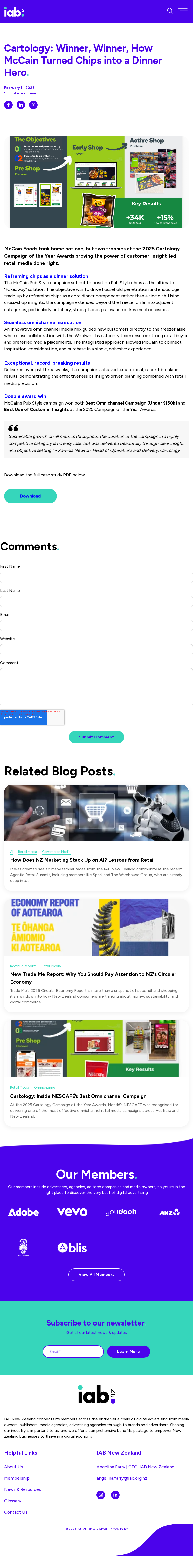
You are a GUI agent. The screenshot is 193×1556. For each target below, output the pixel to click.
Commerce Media (56, 852)
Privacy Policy (119, 1528)
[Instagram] (100, 1495)
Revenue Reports (23, 966)
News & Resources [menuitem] (22, 1489)
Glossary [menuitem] (12, 1500)
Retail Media (27, 852)
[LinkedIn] (115, 1495)
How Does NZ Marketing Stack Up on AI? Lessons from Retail (82, 860)
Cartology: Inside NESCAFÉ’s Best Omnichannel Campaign (78, 1096)
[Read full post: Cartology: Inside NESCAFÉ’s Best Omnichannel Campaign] (96, 1048)
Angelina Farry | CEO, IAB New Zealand (135, 1466)
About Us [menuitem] (13, 1466)
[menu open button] (183, 11)
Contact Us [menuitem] (15, 1512)
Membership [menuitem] (17, 1478)
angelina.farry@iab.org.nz (121, 1478)
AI (11, 852)
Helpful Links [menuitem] (20, 1452)
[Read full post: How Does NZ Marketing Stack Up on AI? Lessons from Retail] (96, 813)
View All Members (97, 1274)
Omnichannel (45, 1087)
